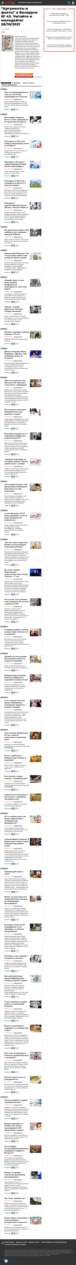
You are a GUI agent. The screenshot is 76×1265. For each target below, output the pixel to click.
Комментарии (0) (18, 99)
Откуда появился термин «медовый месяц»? (15, 1101)
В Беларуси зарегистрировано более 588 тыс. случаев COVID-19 (16, 205)
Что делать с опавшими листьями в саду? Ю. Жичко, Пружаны (15, 805)
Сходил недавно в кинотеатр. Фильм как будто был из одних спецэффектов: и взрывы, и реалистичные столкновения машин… (16, 528)
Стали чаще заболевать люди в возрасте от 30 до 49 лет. (14, 172)
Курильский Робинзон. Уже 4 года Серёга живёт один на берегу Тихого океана (16, 255)
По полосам (6, 83)
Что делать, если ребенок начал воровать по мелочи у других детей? (16, 601)
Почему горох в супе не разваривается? (15, 1078)
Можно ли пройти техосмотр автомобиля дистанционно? (14, 1174)
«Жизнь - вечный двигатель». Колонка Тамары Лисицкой (13, 309)
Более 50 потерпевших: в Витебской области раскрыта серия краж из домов (59, 30)
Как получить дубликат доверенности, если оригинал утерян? (15, 411)
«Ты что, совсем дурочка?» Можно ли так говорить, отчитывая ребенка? (16, 544)
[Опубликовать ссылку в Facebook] (12, 109)
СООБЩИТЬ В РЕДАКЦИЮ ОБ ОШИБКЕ (15, 1244)
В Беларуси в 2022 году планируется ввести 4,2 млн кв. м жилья (15, 183)
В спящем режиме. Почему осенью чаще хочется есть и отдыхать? (16, 631)
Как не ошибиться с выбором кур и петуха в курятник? (15, 757)
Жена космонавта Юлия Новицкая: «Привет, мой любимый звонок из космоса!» (15, 354)
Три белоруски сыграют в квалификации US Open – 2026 (59, 14)
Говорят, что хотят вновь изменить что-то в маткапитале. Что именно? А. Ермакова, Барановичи (16, 1229)
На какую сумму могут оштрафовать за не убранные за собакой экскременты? (14, 927)
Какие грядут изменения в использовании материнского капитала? (16, 1220)
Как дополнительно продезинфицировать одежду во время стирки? (15, 978)
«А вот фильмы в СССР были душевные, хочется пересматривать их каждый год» (15, 516)
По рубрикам (16, 83)
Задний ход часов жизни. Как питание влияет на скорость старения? (15, 658)
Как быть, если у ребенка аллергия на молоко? (15, 957)
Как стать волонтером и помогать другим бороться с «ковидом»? (16, 1055)
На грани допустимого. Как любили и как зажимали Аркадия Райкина (16, 232)
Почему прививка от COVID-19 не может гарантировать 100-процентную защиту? (14, 1126)
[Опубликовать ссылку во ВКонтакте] (14, 109)
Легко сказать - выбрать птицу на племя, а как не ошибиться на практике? (15, 766)
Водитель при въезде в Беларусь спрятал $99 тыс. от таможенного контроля (59, 38)
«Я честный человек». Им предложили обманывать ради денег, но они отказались (15, 487)
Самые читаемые (28, 83)
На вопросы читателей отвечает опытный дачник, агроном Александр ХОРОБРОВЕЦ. (16, 746)
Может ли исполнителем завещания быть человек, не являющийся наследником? (16, 900)
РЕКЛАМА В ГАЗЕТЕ (34, 1242)
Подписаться (24, 74)
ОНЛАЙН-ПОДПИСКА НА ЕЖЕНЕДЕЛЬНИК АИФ (54, 1242)
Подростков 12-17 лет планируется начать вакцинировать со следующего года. (15, 152)
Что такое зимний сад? (14, 1198)
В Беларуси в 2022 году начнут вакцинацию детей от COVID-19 (16, 143)
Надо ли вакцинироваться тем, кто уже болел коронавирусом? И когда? (16, 94)
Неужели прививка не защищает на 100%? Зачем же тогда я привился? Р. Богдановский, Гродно (16, 1136)
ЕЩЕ (17, 109)
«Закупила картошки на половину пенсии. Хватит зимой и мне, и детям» (16, 461)
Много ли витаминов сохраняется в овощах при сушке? (16, 1028)
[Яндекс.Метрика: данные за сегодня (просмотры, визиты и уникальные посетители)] (11, 1261)
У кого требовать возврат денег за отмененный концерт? (15, 1003)
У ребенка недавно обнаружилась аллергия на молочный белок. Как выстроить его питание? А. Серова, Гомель (15, 965)
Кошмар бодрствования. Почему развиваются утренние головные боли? (16, 677)
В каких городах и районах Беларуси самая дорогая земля (59, 22)
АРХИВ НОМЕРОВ (9, 1242)
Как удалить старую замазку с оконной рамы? (16, 777)
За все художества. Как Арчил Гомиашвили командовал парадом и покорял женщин (14, 703)
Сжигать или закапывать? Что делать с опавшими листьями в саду (16, 796)
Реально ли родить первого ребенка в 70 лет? (16, 333)
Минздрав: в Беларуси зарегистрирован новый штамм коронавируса (15, 164)
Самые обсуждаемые (9, 85)
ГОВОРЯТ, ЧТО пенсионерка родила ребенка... (16, 340)
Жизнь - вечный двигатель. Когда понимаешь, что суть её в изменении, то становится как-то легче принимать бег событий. (16, 318)
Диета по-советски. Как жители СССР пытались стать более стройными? (15, 382)
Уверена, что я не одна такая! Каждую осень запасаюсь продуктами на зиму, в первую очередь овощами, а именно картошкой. (16, 471)
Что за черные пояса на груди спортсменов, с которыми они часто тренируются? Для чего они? (16, 829)
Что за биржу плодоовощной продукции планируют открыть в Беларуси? (16, 1149)
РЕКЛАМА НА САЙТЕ (21, 1242)
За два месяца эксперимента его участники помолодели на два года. (16, 666)
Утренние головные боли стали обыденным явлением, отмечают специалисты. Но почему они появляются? (15, 687)
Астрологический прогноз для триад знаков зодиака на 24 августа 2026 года (59, 45)
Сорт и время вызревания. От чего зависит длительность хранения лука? (16, 736)
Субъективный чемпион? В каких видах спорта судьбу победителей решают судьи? (16, 842)
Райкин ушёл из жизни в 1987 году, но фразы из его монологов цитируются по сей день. (16, 241)
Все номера (38, 76)
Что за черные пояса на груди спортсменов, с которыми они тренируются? (15, 819)
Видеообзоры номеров (24, 76)
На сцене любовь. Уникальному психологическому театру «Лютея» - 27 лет (16, 573)
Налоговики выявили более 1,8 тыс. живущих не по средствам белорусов (16, 119)
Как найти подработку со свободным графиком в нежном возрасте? (15, 435)
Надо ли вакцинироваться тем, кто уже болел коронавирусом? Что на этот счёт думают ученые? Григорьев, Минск (16, 104)
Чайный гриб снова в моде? (13, 872)
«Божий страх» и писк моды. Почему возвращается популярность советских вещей (15, 284)
